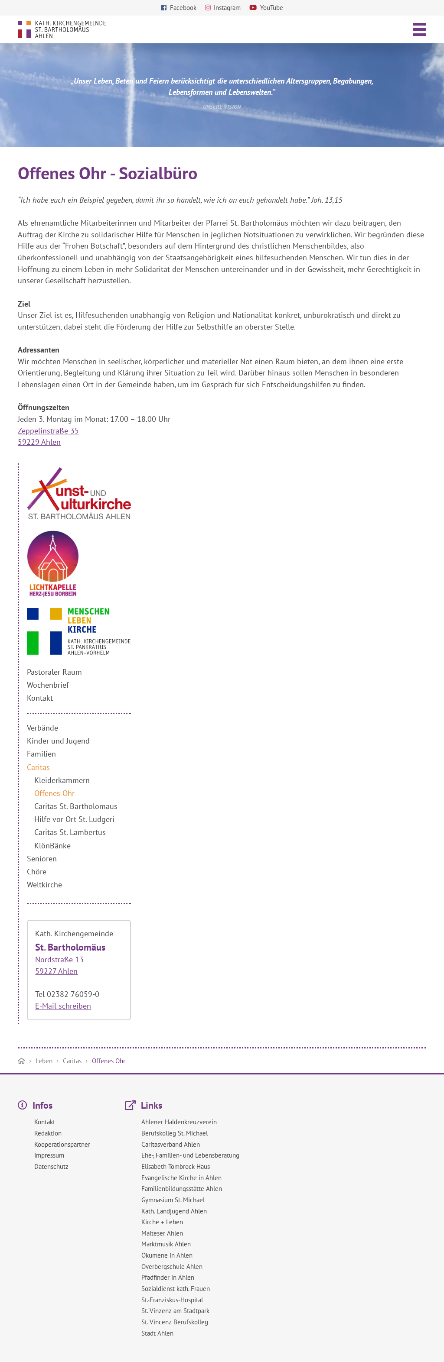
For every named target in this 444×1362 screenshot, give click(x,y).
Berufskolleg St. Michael (174, 1133)
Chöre (36, 872)
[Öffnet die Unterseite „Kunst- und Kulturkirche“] (79, 516)
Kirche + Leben (162, 1222)
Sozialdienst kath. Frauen (175, 1288)
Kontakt (40, 698)
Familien (41, 754)
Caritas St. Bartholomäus (76, 806)
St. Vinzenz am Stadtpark (175, 1311)
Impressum (49, 1155)
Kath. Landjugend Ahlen (174, 1211)
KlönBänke (52, 846)
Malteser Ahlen (162, 1233)
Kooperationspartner (62, 1144)
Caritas (38, 767)
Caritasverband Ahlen (170, 1144)
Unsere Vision (222, 106)
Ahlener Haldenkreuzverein (179, 1122)
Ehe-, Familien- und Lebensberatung (190, 1155)
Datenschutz (51, 1166)
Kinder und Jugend (58, 741)
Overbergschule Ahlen (171, 1266)
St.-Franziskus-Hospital (172, 1300)
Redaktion (48, 1133)
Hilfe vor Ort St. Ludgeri (74, 819)
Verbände (42, 728)
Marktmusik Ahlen (166, 1244)
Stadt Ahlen (157, 1333)
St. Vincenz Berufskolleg (174, 1322)
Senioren (42, 859)
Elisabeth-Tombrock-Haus (175, 1166)
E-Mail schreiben (63, 1006)
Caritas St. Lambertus (70, 832)
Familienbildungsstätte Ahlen (181, 1188)
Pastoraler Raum (54, 672)
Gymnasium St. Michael (173, 1200)
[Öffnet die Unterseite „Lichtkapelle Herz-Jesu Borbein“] (53, 594)
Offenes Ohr (54, 793)
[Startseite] (21, 1061)
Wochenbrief (48, 685)
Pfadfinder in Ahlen (167, 1277)
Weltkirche (44, 885)
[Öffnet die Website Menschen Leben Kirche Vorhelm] (79, 652)
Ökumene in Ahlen (167, 1255)
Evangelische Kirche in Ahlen (181, 1178)
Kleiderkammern (62, 780)
